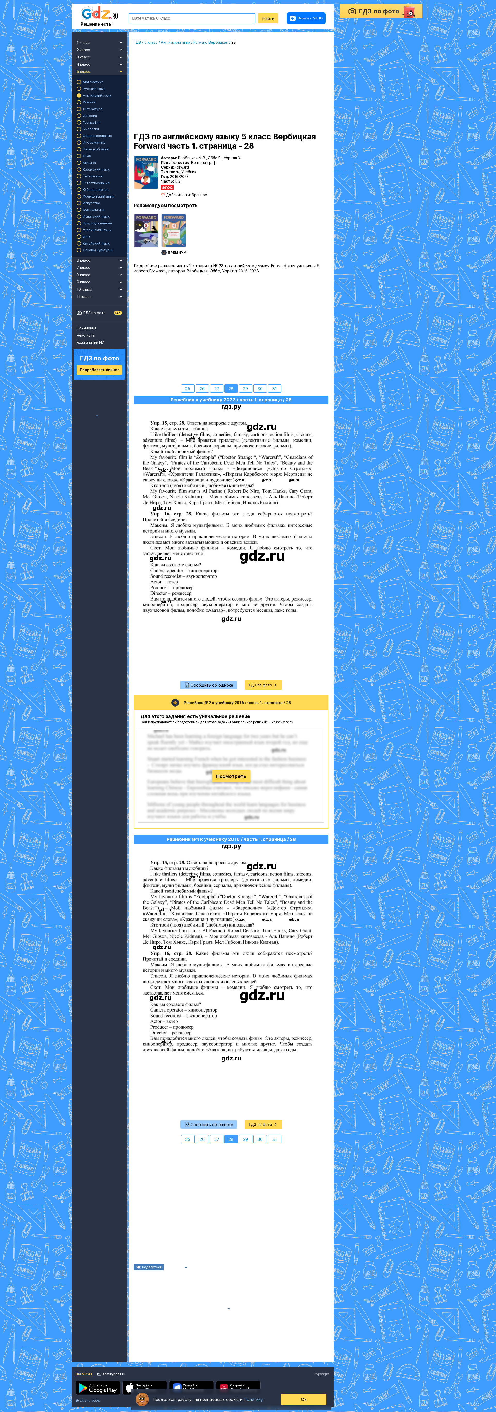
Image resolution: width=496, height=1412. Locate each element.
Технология (92, 176)
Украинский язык (97, 230)
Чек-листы (86, 335)
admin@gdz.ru (113, 1374)
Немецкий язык (96, 149)
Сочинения (86, 328)
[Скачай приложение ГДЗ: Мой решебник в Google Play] (98, 1388)
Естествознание (96, 183)
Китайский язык (96, 243)
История (90, 115)
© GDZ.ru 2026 (88, 1401)
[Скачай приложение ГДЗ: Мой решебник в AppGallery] (238, 1388)
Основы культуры (97, 250)
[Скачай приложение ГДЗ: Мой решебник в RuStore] (191, 1388)
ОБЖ (87, 156)
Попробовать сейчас (99, 370)
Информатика (94, 142)
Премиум (84, 1374)
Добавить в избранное (186, 195)
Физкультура (93, 210)
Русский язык (94, 89)
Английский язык (97, 95)
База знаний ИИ (90, 342)
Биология (91, 129)
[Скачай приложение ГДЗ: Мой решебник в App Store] (144, 1388)
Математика (93, 82)
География (91, 122)
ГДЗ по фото (94, 312)
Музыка (89, 163)
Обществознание (97, 136)
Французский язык (98, 196)
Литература (93, 109)
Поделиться (152, 1267)
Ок (304, 1399)
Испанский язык (96, 216)
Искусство (91, 203)
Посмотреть (231, 776)
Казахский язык (96, 169)
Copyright (321, 1374)
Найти (268, 18)
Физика (89, 102)
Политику (253, 1399)
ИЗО (86, 236)
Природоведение (97, 223)
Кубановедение (96, 189)
